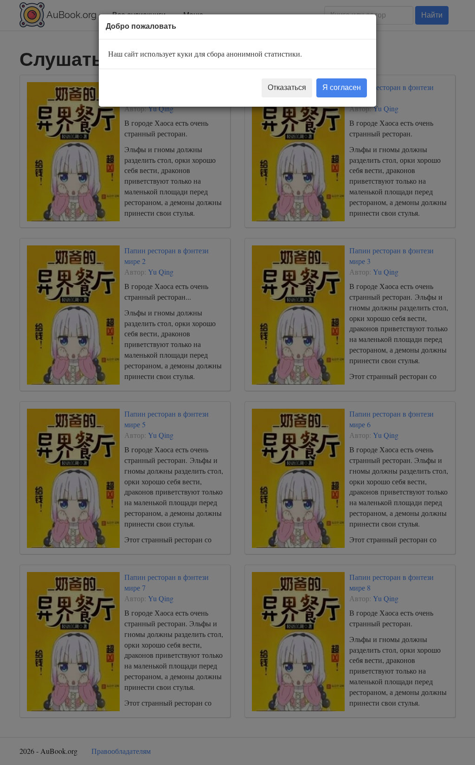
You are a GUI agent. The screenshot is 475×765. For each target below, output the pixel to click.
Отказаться (287, 87)
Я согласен (341, 87)
